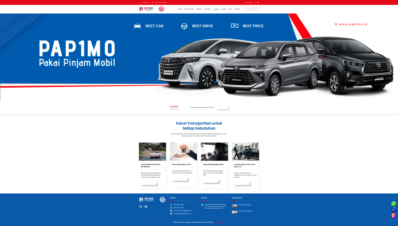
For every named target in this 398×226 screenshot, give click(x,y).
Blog (230, 9)
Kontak (237, 9)
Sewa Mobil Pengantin (245, 211)
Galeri (224, 9)
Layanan (216, 9)
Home (180, 9)
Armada (199, 9)
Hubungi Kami (150, 183)
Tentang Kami (189, 9)
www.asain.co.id (219, 222)
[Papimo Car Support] (152, 11)
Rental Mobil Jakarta (245, 205)
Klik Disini (223, 107)
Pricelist (207, 9)
